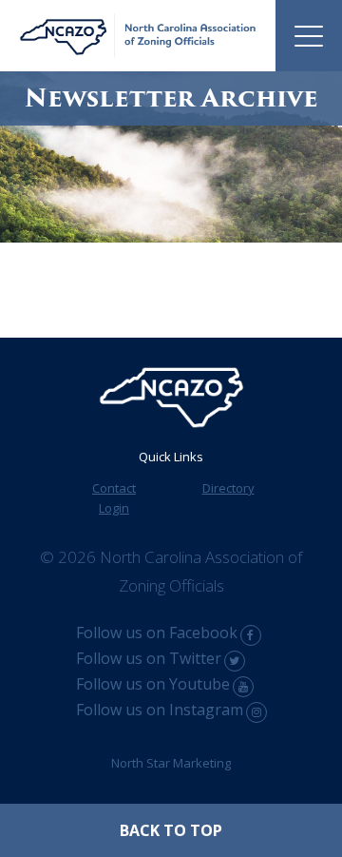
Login (114, 507)
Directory (228, 488)
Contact (114, 488)
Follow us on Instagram (159, 709)
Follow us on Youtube (153, 683)
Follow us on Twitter (148, 658)
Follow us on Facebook (157, 632)
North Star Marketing (171, 762)
